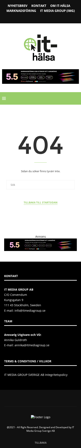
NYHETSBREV (17, 6)
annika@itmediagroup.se (32, 345)
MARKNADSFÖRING (21, 11)
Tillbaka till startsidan (41, 202)
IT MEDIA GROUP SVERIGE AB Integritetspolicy (36, 375)
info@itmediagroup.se (30, 310)
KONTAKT (38, 6)
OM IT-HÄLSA (60, 6)
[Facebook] (30, 17)
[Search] (77, 98)
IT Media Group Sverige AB (50, 429)
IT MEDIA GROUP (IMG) (57, 11)
